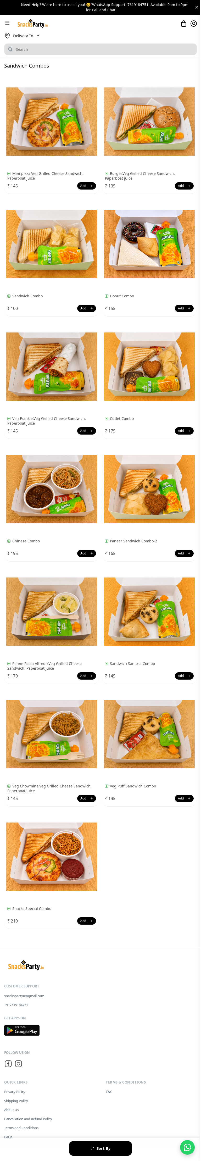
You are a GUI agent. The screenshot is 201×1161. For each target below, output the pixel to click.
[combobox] (100, 49)
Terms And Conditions (21, 1127)
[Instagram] (18, 1064)
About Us (11, 1109)
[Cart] (184, 23)
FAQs (8, 1137)
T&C (109, 1091)
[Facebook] (8, 1064)
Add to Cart (86, 186)
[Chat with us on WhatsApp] (187, 1147)
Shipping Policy (16, 1100)
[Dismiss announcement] (197, 7)
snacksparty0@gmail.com (24, 995)
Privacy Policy (14, 1091)
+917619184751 (16, 1004)
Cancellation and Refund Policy (28, 1118)
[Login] (194, 23)
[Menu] (7, 23)
